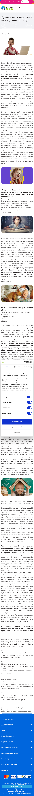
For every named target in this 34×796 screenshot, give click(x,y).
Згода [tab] (6, 366)
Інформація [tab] (16, 366)
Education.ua (21, 784)
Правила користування (16, 791)
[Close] (33, 1)
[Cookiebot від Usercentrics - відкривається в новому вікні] (24, 362)
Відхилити (17, 432)
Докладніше (25, 2)
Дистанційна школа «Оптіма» (11, 708)
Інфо (23, 708)
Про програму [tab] (27, 366)
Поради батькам (7, 710)
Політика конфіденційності (16, 790)
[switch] (29, 402)
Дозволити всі (17, 421)
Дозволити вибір (17, 427)
